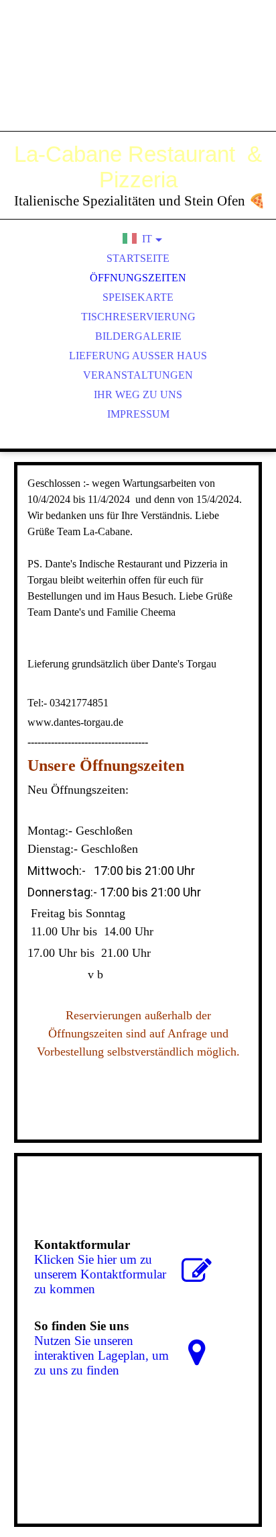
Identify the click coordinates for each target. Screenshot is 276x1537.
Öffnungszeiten (138, 277)
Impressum (138, 414)
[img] (138, 80)
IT (147, 238)
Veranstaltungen (138, 375)
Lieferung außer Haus (138, 355)
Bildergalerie (138, 336)
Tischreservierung (138, 316)
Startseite (138, 258)
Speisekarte (138, 297)
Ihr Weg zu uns (138, 394)
